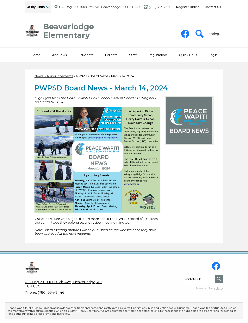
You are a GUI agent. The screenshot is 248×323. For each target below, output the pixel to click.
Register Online (188, 7)
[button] (59, 55)
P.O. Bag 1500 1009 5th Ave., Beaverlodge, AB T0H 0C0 (99, 7)
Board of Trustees (144, 219)
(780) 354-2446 (160, 7)
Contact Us (213, 7)
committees (50, 222)
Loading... (214, 34)
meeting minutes (115, 222)
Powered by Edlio (209, 288)
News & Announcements (53, 76)
